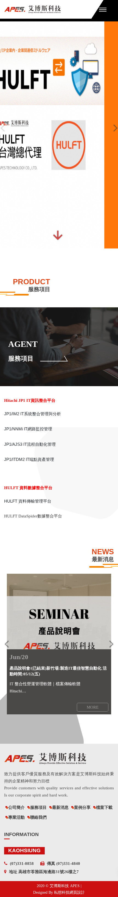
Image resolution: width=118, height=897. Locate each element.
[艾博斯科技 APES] (47, 9)
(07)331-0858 (22, 863)
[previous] (7, 644)
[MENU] (102, 9)
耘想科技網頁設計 (69, 892)
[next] (111, 644)
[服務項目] (59, 346)
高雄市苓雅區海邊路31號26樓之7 (48, 872)
